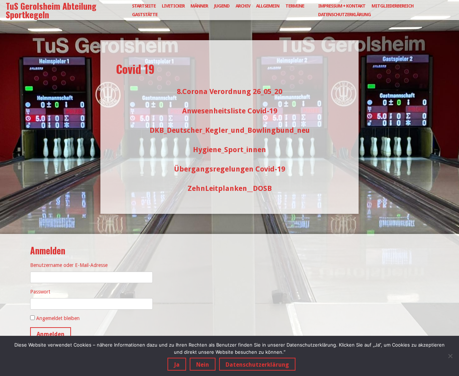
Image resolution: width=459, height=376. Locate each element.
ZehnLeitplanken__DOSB (230, 188)
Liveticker (173, 6)
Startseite (144, 6)
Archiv (243, 6)
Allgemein (267, 6)
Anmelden (51, 334)
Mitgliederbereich (392, 6)
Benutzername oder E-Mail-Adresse (69, 265)
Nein (202, 364)
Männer (199, 6)
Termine (294, 6)
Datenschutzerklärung (344, 14)
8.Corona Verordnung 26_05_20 (229, 91)
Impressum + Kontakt (341, 6)
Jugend (222, 6)
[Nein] (450, 355)
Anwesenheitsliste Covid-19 (229, 111)
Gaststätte (144, 14)
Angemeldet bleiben (58, 318)
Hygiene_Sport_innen (229, 149)
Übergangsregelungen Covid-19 (229, 169)
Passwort (40, 292)
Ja (177, 364)
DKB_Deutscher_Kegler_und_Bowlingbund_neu (230, 130)
